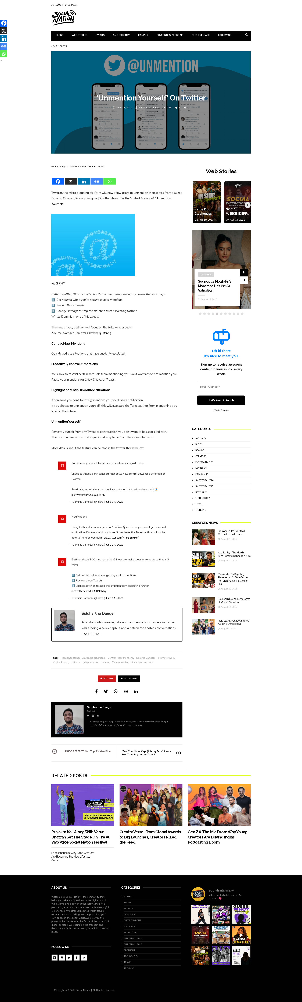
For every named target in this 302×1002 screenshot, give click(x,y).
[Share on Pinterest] (126, 691)
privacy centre (91, 662)
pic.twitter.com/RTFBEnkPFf (121, 538)
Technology (202, 498)
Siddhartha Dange (149, 107)
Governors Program (169, 35)
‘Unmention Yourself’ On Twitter (86, 166)
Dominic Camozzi (145, 658)
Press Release (201, 35)
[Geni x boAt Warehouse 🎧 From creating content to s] (200, 914)
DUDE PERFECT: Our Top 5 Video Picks (88, 751)
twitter (105, 662)
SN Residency (121, 35)
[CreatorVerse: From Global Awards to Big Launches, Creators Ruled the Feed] (151, 805)
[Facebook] (58, 179)
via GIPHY (58, 284)
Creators (206, 274)
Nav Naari (201, 468)
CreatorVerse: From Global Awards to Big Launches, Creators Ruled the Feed (150, 837)
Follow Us (224, 35)
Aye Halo (200, 438)
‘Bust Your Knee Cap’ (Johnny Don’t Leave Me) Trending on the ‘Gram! (146, 753)
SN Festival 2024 (204, 480)
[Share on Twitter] (106, 691)
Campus (143, 35)
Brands (199, 450)
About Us (56, 5)
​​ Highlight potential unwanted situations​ (82, 658)
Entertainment (204, 462)
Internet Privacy (166, 658)
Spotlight (201, 492)
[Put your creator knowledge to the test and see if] (241, 914)
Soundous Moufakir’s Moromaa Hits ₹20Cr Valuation (214, 286)
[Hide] (1, 61)
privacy (76, 662)
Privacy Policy (70, 5)
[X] (71, 179)
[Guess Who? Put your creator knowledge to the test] (241, 955)
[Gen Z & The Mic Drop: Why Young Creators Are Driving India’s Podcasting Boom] (219, 805)
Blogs (59, 35)
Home (54, 46)
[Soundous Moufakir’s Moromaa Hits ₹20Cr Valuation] (203, 605)
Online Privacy (61, 662)
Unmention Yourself (142, 662)
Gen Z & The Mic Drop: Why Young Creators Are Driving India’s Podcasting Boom (217, 837)
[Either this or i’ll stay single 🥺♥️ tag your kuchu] (241, 935)
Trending (200, 510)
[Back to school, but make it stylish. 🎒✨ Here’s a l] (200, 955)
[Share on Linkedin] (136, 691)
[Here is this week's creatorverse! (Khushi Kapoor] (221, 955)
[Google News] (97, 179)
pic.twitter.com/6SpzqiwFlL (88, 495)
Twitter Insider (120, 662)
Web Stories (79, 35)
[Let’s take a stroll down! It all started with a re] (221, 914)
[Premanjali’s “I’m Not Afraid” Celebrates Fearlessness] (203, 537)
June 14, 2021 (115, 502)
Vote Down (131, 678)
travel (199, 504)
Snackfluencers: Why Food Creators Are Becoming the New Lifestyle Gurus (72, 856)
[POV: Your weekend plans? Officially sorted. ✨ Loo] (200, 935)
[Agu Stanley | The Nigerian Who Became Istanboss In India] (203, 559)
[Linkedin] (84, 179)
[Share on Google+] (116, 691)
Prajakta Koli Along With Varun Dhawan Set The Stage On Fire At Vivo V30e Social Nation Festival (80, 837)
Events (100, 35)
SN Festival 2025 (204, 486)
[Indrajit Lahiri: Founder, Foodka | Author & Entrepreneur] (203, 627)
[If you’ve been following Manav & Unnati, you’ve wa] (221, 935)
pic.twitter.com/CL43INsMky (88, 591)
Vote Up (108, 678)
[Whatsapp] (109, 179)
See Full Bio (90, 634)
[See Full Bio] (101, 634)
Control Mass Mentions (120, 658)
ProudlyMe (201, 474)
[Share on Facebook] (96, 691)
